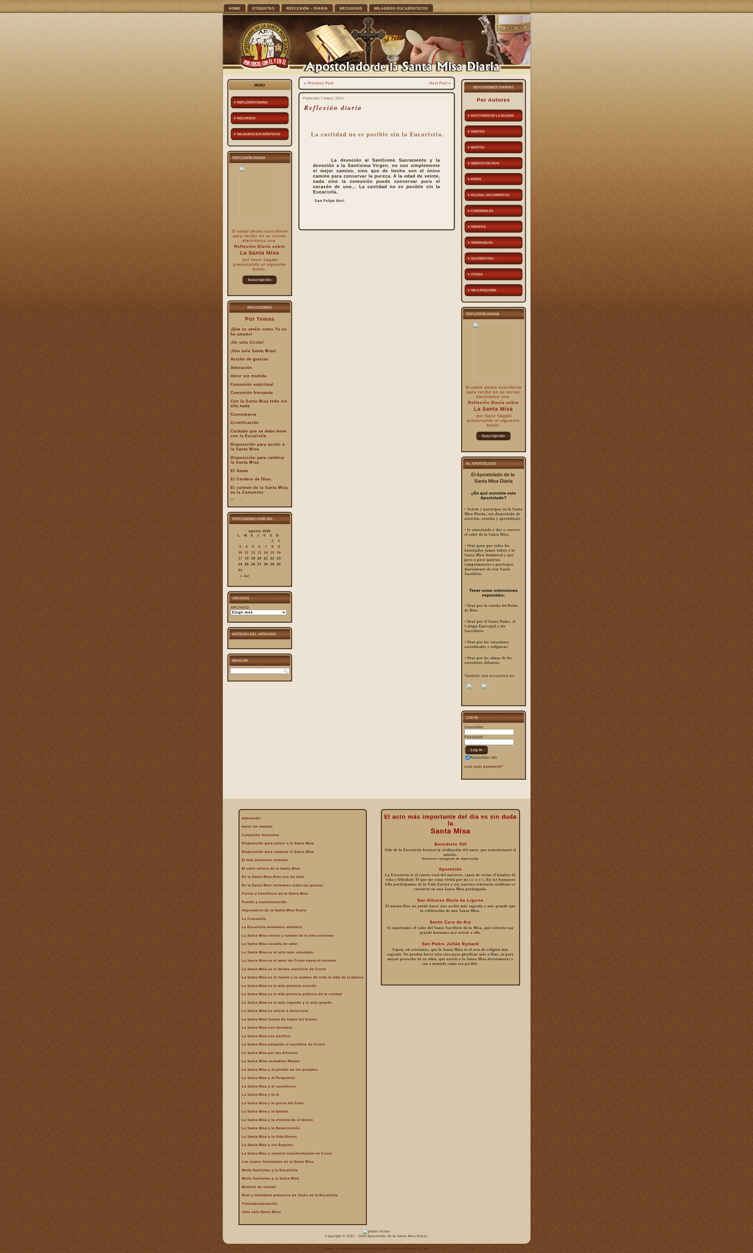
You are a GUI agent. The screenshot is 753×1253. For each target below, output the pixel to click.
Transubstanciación (260, 1203)
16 (279, 552)
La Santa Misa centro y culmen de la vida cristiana (288, 935)
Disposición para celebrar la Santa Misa (258, 460)
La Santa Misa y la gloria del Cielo (273, 1103)
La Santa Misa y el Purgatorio (268, 1078)
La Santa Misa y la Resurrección (271, 1128)
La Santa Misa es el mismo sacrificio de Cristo (284, 969)
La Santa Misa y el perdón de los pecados (280, 1069)
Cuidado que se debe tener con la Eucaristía (259, 433)
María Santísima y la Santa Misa (270, 1178)
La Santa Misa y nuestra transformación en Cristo (287, 1153)
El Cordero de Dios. (251, 479)
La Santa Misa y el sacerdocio (269, 1086)
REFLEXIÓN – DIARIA (307, 8)
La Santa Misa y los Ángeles (267, 1145)
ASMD (425, 1248)
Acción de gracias (249, 359)
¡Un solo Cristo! (247, 342)
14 (266, 552)
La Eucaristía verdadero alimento (272, 927)
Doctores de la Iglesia (492, 115)
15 (272, 552)
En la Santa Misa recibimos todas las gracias (282, 885)
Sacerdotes (482, 258)
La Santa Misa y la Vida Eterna (269, 1136)
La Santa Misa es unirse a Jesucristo (275, 1011)
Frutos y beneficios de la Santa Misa (275, 893)
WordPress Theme (374, 1248)
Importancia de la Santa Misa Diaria (274, 910)
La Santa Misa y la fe (260, 1094)
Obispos (478, 226)
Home (235, 8)
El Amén (239, 471)
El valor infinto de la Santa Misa (271, 868)
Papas (476, 179)
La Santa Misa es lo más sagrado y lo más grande (287, 1002)
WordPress (347, 1248)
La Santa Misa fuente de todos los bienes (279, 1019)
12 (253, 552)
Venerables (482, 242)
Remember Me (483, 758)
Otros (477, 274)
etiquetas (263, 8)
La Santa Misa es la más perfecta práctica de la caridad (292, 994)
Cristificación (245, 422)
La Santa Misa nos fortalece (267, 1027)
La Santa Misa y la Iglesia (265, 1111)
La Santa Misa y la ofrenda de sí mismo (277, 1120)
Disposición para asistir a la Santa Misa (258, 447)
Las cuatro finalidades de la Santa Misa (278, 1161)
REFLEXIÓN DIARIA (252, 102)
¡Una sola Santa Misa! (253, 351)
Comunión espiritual (252, 384)
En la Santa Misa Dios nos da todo (273, 876)
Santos (477, 131)
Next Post (438, 83)
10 (240, 552)
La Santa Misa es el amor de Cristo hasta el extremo (289, 960)
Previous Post (321, 83)
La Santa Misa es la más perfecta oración (279, 986)
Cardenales (482, 211)
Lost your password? (483, 766)
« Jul (244, 576)
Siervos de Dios (485, 163)
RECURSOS (351, 8)
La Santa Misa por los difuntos (270, 1053)
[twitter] (486, 692)
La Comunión (254, 918)
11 (247, 552)
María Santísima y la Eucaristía (270, 1170)
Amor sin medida (248, 376)
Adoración (241, 367)
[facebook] (471, 692)
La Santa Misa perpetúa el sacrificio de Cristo (283, 1044)
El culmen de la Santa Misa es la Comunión (259, 490)
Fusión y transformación (264, 902)
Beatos (477, 147)
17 (240, 558)
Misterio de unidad (259, 1187)
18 (247, 558)
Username (474, 727)
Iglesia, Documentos (490, 195)
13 (259, 552)
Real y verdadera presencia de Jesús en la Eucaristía (290, 1195)
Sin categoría (484, 290)
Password (473, 737)
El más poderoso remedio (265, 860)
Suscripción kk (259, 281)
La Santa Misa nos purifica (266, 1036)
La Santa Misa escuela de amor (270, 943)
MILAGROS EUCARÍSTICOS (258, 134)
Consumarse (243, 414)
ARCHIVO (240, 608)
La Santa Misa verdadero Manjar (271, 1061)
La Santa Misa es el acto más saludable (277, 952)
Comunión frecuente (252, 392)
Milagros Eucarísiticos (401, 8)
